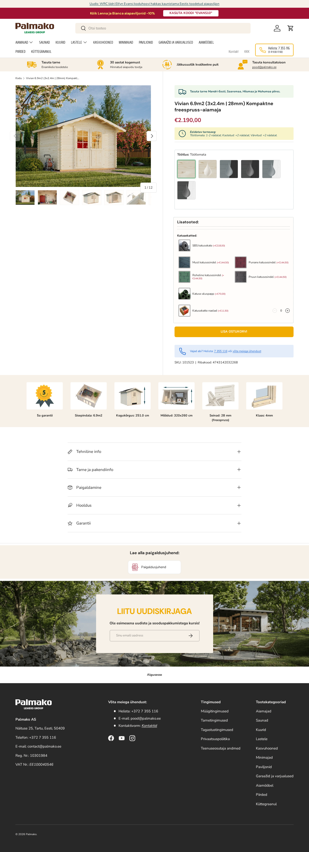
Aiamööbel (206, 42)
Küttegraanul (41, 52)
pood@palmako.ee (264, 67)
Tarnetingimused (214, 720)
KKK (246, 52)
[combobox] (163, 28)
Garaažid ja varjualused (176, 42)
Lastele (76, 42)
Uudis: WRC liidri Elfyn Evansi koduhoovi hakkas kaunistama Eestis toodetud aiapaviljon (154, 3)
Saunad (44, 42)
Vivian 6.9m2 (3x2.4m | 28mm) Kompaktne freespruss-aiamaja (53, 78)
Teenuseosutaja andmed (220, 748)
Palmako (31, 834)
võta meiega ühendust (247, 351)
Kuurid (60, 42)
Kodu (18, 78)
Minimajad (126, 42)
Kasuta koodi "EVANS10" (190, 13)
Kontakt (234, 52)
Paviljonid (146, 42)
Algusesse (154, 675)
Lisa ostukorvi (234, 331)
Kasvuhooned (103, 42)
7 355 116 (220, 351)
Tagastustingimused (217, 729)
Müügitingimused (215, 711)
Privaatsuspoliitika (215, 738)
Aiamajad (21, 42)
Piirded (20, 52)
